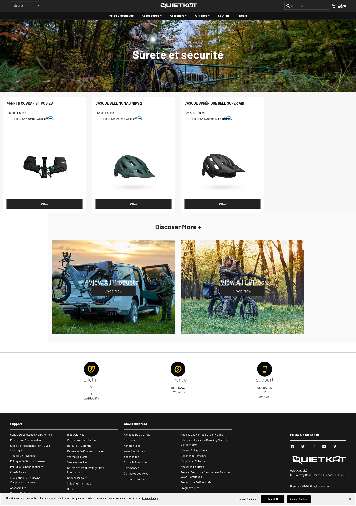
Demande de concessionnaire (85, 451)
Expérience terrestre (193, 455)
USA (20, 5)
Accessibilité (18, 488)
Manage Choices (247, 498)
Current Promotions (136, 479)
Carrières (129, 440)
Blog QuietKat (75, 434)
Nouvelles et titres (192, 466)
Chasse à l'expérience (194, 450)
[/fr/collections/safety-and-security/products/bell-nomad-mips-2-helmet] (133, 166)
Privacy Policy (150, 498)
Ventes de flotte (77, 456)
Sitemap (72, 489)
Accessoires (154, 15)
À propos (204, 15)
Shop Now (114, 291)
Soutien (226, 15)
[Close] (350, 499)
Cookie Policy (18, 472)
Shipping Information (80, 483)
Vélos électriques (121, 15)
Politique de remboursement (28, 461)
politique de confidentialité (26, 466)
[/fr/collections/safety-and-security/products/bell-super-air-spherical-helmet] (222, 166)
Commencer (131, 468)
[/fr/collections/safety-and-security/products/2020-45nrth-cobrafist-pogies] (44, 166)
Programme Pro (190, 488)
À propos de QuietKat (137, 434)
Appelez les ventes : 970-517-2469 (202, 434)
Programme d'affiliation (81, 440)
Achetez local (132, 445)
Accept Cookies (299, 498)
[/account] (342, 5)
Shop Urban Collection (194, 461)
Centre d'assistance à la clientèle (31, 434)
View (45, 204)
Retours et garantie (79, 445)
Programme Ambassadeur (26, 440)
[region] (178, 499)
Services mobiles (77, 462)
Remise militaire (77, 478)
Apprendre (180, 15)
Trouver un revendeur (23, 455)
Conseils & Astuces (135, 462)
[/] (318, 460)
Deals (243, 15)
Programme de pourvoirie (196, 482)
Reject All (273, 498)
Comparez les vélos (136, 473)
